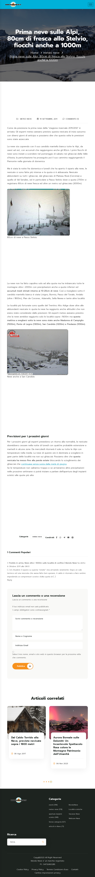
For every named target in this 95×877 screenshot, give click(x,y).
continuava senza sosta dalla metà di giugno (44, 464)
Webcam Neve (74, 818)
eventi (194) (53, 805)
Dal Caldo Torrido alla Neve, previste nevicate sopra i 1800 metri (26, 741)
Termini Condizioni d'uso (57, 869)
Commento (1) (72, 119)
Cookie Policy (23, 869)
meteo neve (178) (55, 809)
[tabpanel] (26, 732)
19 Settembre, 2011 (48, 119)
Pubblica (21, 666)
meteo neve (51, 53)
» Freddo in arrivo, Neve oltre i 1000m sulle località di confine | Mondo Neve (42, 563)
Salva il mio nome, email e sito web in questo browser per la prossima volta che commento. (46, 656)
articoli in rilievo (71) (56, 826)
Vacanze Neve (74, 814)
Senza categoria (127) (57, 822)
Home (34, 53)
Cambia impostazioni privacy (47, 872)
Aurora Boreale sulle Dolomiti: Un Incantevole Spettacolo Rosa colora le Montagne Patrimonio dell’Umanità (67, 746)
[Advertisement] (47, 100)
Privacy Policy (38, 869)
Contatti (74, 869)
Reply (9, 580)
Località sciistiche (75, 809)
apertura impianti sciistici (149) (55, 816)
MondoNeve (73, 805)
